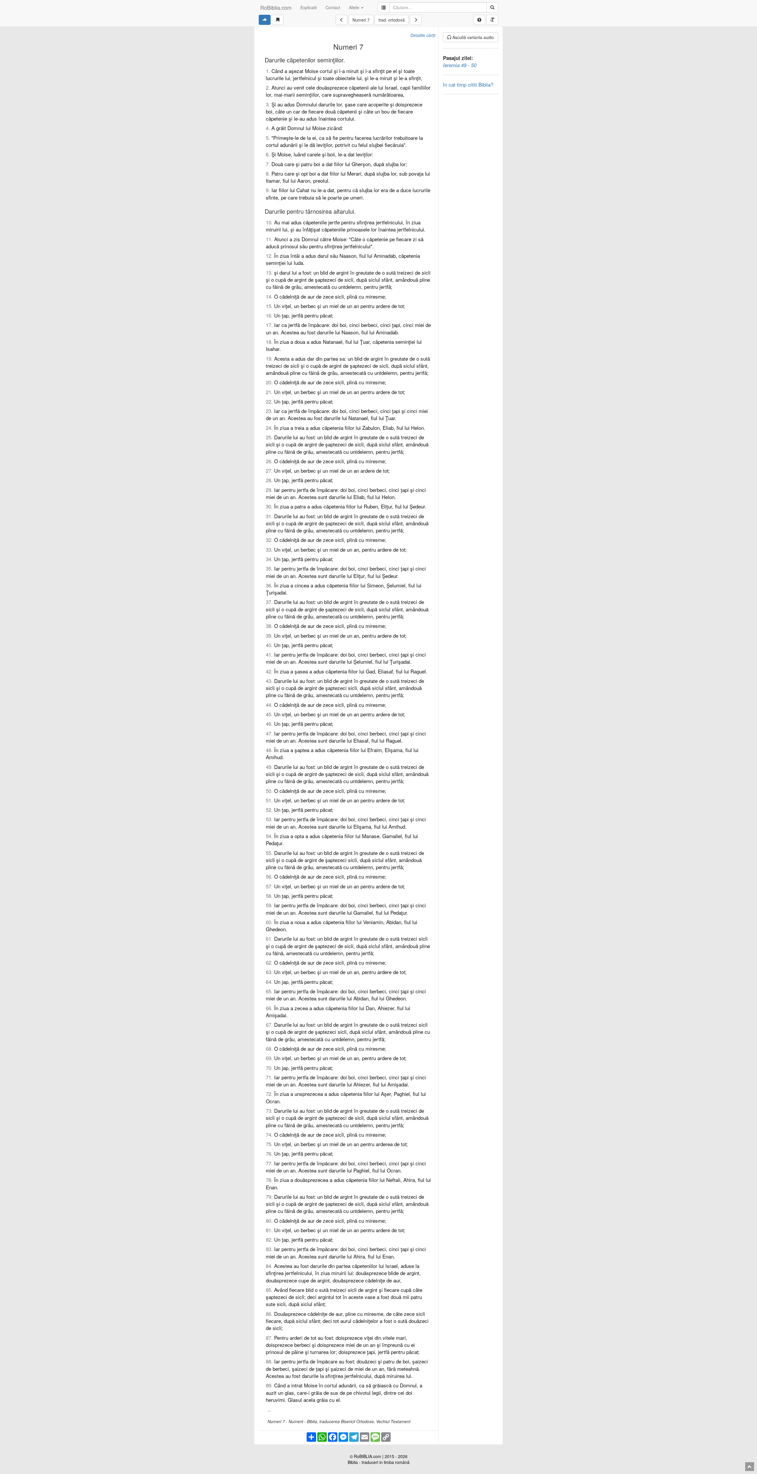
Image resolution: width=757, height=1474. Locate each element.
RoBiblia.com (276, 7)
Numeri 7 (361, 20)
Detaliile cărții (422, 35)
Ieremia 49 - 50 (459, 65)
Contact (333, 7)
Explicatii (308, 7)
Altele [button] (354, 7)
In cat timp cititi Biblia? (468, 84)
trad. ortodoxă (391, 20)
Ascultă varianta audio (472, 37)
